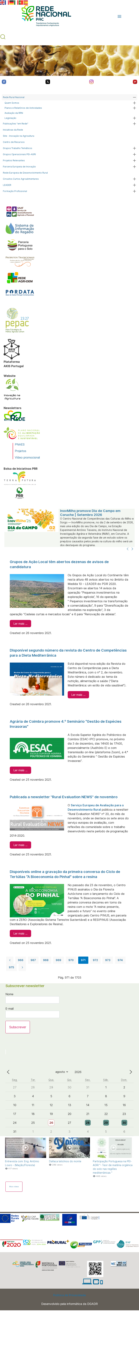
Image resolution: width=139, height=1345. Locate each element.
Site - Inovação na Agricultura (18, 136)
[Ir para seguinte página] (22, 967)
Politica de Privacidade (69, 1295)
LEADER (7, 185)
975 (11, 967)
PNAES (20, 444)
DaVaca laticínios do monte (65, 1161)
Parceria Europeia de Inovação (19, 166)
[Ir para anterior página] (9, 960)
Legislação (10, 118)
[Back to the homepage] (44, 16)
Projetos (20, 451)
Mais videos (14, 1187)
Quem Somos (12, 102)
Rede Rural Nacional (13, 97)
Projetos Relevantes (14, 160)
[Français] (7, 2)
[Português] (21, 2)
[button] (119, 16)
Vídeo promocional (27, 457)
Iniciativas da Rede (13, 129)
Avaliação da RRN (14, 113)
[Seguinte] (132, 549)
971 (83, 960)
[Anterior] (127, 549)
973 (107, 960)
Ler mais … (20, 623)
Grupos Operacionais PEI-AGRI (19, 154)
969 (58, 960)
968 (46, 960)
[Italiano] (16, 2)
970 (71, 960)
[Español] (26, 2)
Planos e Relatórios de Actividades (23, 108)
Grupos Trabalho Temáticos (17, 148)
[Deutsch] (11, 2)
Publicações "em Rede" (15, 123)
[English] (2, 2)
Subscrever (17, 1027)
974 (120, 960)
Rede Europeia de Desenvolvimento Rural (25, 172)
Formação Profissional (15, 191)
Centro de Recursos (14, 142)
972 (95, 960)
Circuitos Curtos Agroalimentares (21, 179)
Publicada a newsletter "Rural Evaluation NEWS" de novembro (63, 797)
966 (20, 960)
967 (33, 960)
